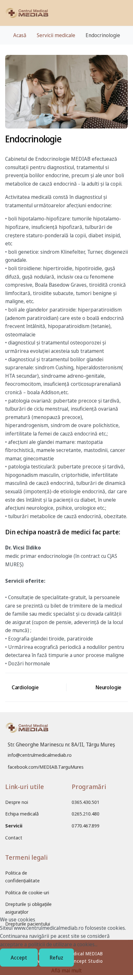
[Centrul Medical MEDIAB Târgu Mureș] (27, 13)
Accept (19, 957)
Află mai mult (66, 970)
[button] (126, 12)
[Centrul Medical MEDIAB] (27, 732)
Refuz (56, 957)
